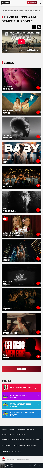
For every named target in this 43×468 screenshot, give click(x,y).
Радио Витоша (5, 439)
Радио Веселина (31, 445)
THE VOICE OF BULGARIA (19, 445)
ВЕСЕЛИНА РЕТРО (16, 452)
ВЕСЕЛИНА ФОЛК (6, 452)
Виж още (21, 369)
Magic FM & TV (30, 439)
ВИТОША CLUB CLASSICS (18, 439)
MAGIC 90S (38, 439)
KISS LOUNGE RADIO (6, 445)
